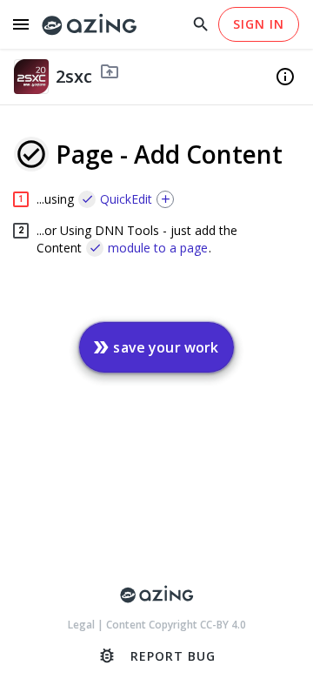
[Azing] (89, 25)
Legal (82, 624)
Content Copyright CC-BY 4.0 (176, 624)
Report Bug (156, 655)
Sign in (258, 24)
